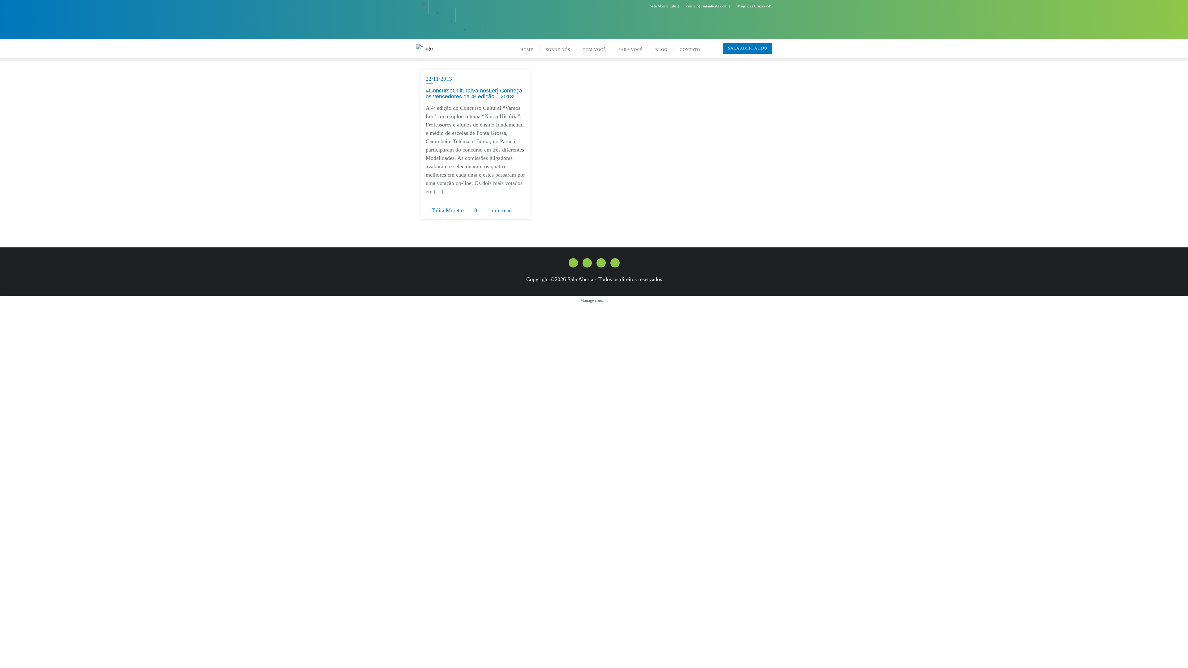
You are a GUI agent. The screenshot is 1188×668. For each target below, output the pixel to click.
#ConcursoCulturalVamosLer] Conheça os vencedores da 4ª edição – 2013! (474, 94)
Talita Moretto (447, 210)
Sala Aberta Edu (663, 6)
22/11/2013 (439, 79)
